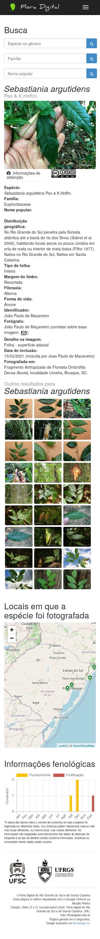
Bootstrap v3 (81, 923)
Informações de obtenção (23, 175)
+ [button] (12, 629)
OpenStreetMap (83, 745)
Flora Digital (38, 7)
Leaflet (63, 745)
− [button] (12, 638)
